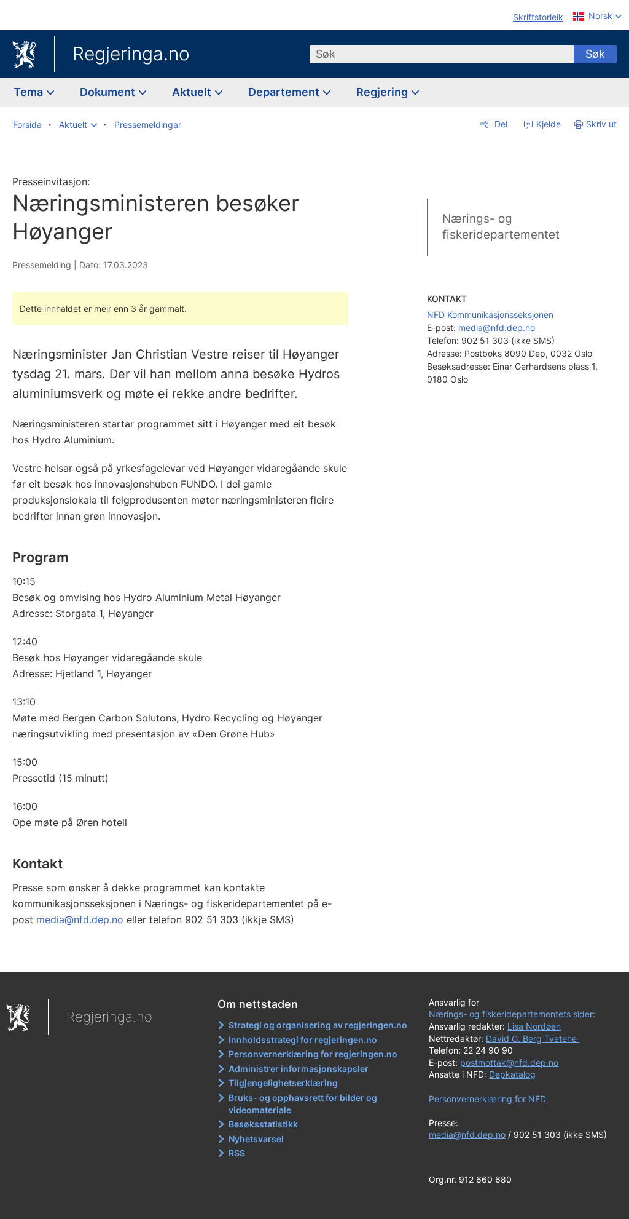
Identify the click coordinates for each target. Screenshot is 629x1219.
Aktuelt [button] (193, 91)
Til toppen (187, 953)
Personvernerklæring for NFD (487, 1099)
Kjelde (547, 124)
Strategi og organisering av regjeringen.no (318, 1025)
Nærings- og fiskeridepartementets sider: (512, 1014)
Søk (595, 53)
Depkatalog (512, 1074)
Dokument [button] (109, 91)
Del (499, 124)
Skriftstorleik (538, 17)
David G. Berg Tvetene (532, 1038)
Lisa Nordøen (534, 1026)
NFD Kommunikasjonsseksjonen (490, 314)
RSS (237, 1153)
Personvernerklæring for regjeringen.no (313, 1054)
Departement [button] (285, 91)
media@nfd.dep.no (79, 919)
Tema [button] (29, 91)
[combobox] (442, 54)
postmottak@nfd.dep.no (509, 1062)
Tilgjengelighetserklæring (283, 1083)
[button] (78, 125)
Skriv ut (601, 124)
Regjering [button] (383, 91)
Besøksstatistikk (263, 1124)
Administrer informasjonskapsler (299, 1068)
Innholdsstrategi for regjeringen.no (303, 1039)
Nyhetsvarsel (256, 1139)
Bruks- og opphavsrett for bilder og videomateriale (303, 1103)
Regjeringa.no (131, 53)
